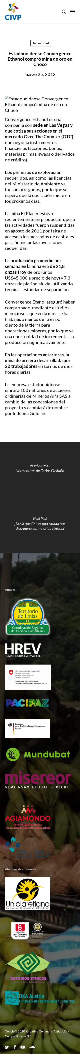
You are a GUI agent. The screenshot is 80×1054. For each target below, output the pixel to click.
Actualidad (41, 43)
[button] (72, 11)
